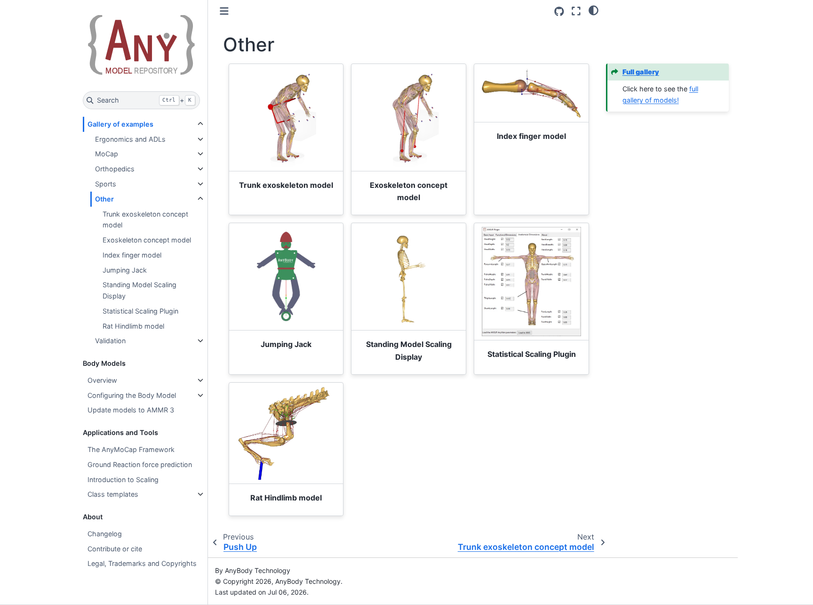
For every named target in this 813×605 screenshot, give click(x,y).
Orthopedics (115, 169)
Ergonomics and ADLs (130, 139)
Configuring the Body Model (132, 395)
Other (104, 199)
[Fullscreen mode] (576, 11)
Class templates (113, 494)
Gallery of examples (120, 124)
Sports (105, 184)
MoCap (106, 154)
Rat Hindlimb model (133, 326)
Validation (110, 341)
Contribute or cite (115, 549)
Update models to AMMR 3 (131, 410)
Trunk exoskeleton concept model (145, 219)
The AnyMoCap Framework (131, 449)
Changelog (105, 534)
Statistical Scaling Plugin (140, 311)
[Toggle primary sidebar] (224, 11)
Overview (102, 380)
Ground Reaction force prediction (140, 464)
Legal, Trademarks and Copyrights (142, 563)
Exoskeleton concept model (147, 240)
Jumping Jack (125, 270)
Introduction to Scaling (123, 480)
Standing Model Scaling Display (139, 290)
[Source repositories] (559, 11)
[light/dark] (593, 10)
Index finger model (132, 255)
